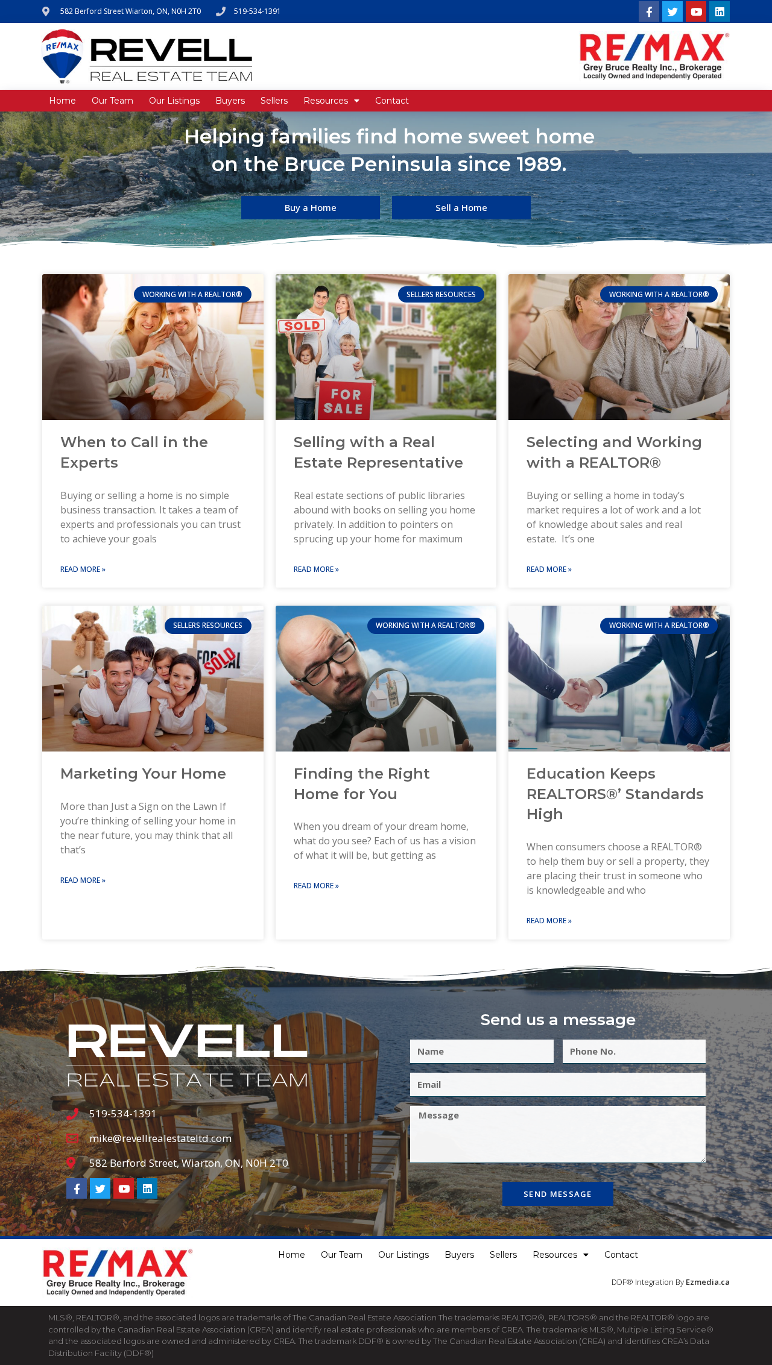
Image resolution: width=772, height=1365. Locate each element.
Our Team (112, 100)
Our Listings (174, 100)
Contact (392, 100)
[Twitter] (672, 11)
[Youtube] (696, 11)
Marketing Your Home (143, 773)
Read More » (83, 569)
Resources (325, 100)
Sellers (274, 100)
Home (62, 100)
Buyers (230, 100)
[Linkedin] (719, 11)
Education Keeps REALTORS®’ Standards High (615, 794)
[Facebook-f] (649, 11)
